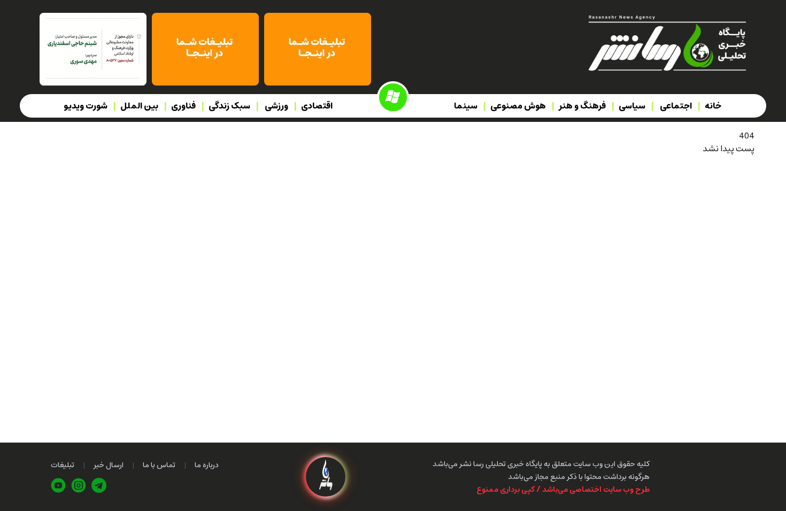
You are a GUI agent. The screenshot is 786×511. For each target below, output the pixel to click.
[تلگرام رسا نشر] (98, 485)
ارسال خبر (109, 465)
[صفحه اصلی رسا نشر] (666, 42)
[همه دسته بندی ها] (393, 97)
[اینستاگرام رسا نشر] (78, 485)
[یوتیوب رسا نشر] (58, 485)
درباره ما (207, 465)
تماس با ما (159, 465)
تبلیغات (62, 465)
